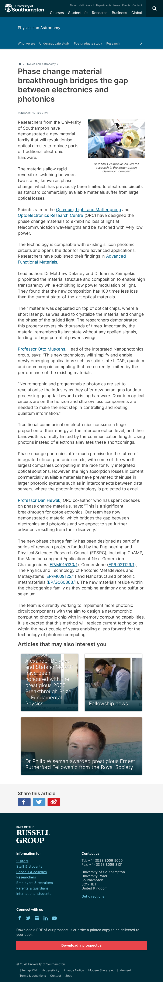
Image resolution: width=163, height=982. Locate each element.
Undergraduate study (54, 43)
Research (100, 13)
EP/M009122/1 (60, 576)
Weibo (54, 802)
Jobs (68, 975)
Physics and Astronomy (39, 27)
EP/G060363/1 (62, 582)
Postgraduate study (88, 43)
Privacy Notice (74, 970)
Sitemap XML (29, 970)
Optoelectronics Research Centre (50, 215)
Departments (103, 5)
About (73, 5)
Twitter (39, 802)
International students (33, 893)
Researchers (26, 877)
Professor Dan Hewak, (40, 500)
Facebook (24, 802)
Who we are (26, 43)
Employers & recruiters (34, 883)
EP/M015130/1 (63, 564)
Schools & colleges (31, 872)
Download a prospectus (81, 945)
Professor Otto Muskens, (42, 349)
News (116, 5)
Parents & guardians (32, 888)
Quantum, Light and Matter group (88, 209)
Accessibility (50, 970)
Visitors (22, 861)
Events (126, 5)
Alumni (90, 5)
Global (136, 13)
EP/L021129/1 (121, 564)
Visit (81, 5)
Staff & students (29, 866)
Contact (137, 5)
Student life (78, 13)
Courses (57, 13)
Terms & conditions (33, 975)
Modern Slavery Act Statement (109, 970)
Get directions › (94, 896)
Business (119, 13)
